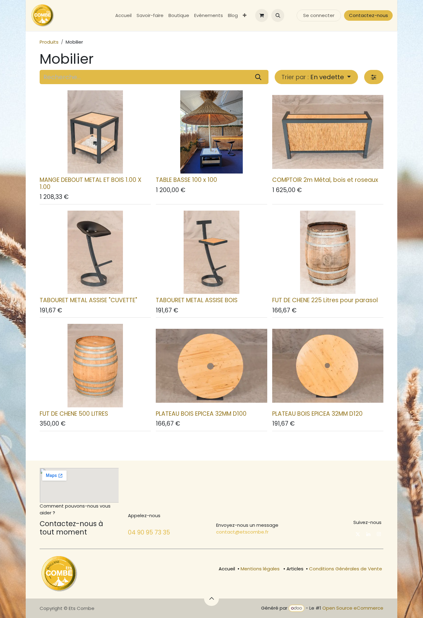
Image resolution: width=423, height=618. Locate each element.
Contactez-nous (368, 15)
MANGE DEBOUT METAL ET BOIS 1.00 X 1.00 (91, 183)
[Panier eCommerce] (261, 15)
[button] (277, 15)
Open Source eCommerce (352, 608)
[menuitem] (123, 16)
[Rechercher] (258, 77)
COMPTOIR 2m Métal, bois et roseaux (325, 180)
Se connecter (318, 15)
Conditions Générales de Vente (345, 568)
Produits (49, 42)
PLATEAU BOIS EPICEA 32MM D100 (201, 414)
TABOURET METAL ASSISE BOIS (197, 300)
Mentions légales (260, 568)
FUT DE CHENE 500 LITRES (74, 414)
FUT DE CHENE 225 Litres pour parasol (325, 300)
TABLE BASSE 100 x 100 (186, 180)
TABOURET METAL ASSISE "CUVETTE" (88, 300)
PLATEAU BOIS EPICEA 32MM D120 (317, 414)
